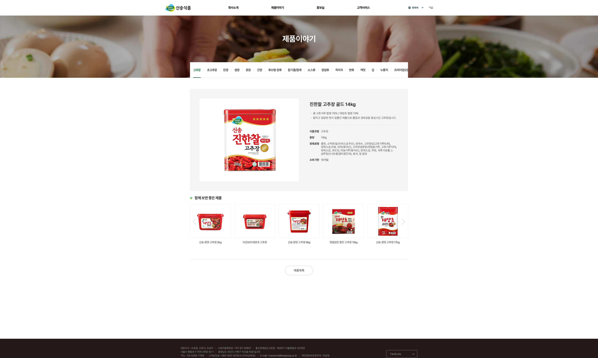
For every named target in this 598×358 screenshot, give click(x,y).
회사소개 (233, 7)
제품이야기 (277, 7)
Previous (194, 221)
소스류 (311, 70)
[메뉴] (431, 8)
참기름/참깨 (294, 70)
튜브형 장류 (275, 70)
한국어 (415, 7)
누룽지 (384, 70)
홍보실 (320, 7)
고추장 (197, 70)
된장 (225, 70)
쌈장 (237, 70)
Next (403, 221)
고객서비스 (363, 7)
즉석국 (339, 70)
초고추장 (212, 70)
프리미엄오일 (401, 70)
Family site (395, 354)
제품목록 (299, 270)
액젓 (362, 70)
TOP (590, 350)
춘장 (248, 70)
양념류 (325, 70)
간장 (259, 70)
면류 (351, 70)
